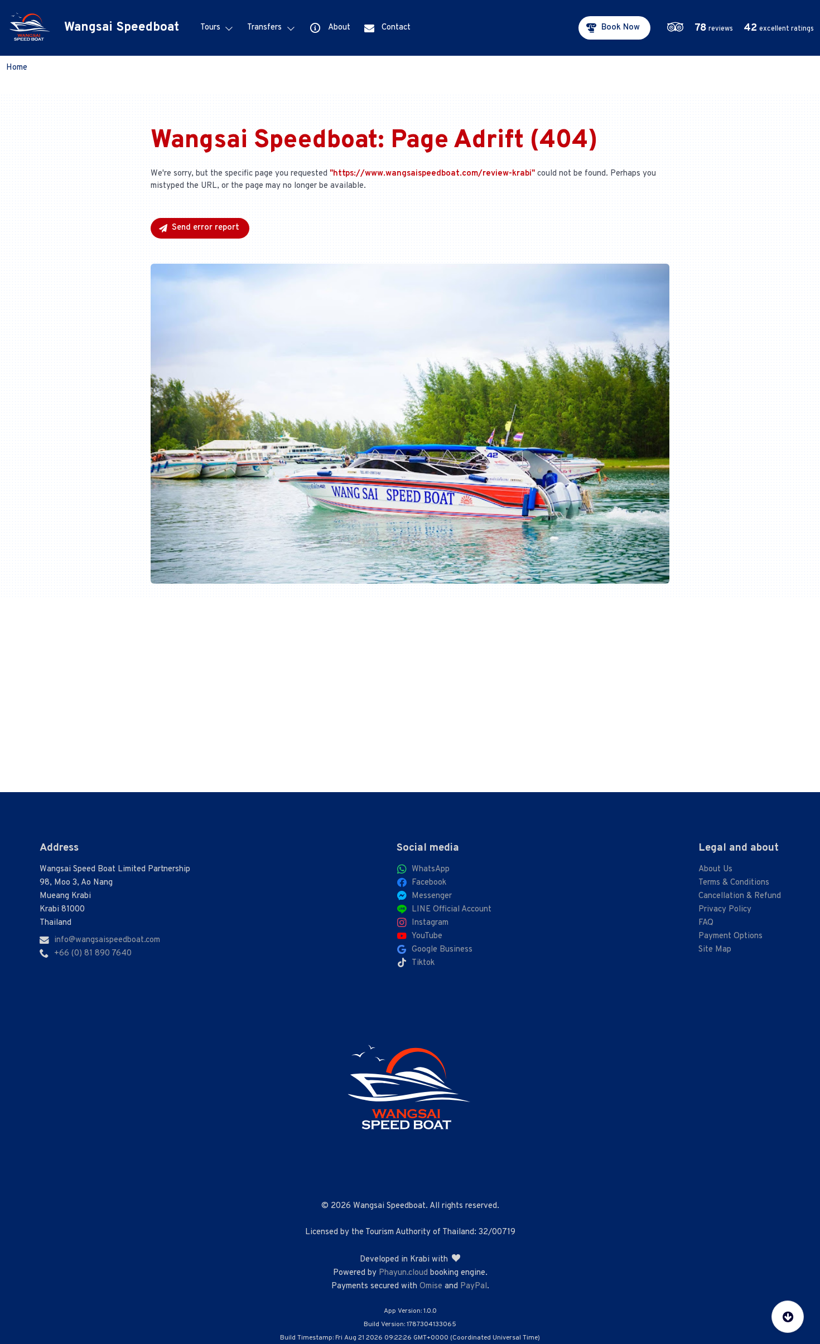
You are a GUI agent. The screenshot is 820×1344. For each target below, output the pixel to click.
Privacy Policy (724, 909)
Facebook (429, 882)
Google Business (442, 949)
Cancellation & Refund (739, 896)
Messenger (432, 896)
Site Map (714, 949)
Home (16, 67)
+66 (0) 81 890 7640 (93, 953)
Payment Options (730, 936)
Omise (430, 1286)
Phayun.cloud (403, 1273)
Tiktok (423, 963)
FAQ (705, 923)
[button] (742, 28)
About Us (715, 869)
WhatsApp (431, 869)
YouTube (427, 936)
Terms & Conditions (733, 882)
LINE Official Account (451, 909)
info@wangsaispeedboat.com (107, 940)
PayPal (473, 1286)
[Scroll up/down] (787, 1317)
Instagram (430, 923)
